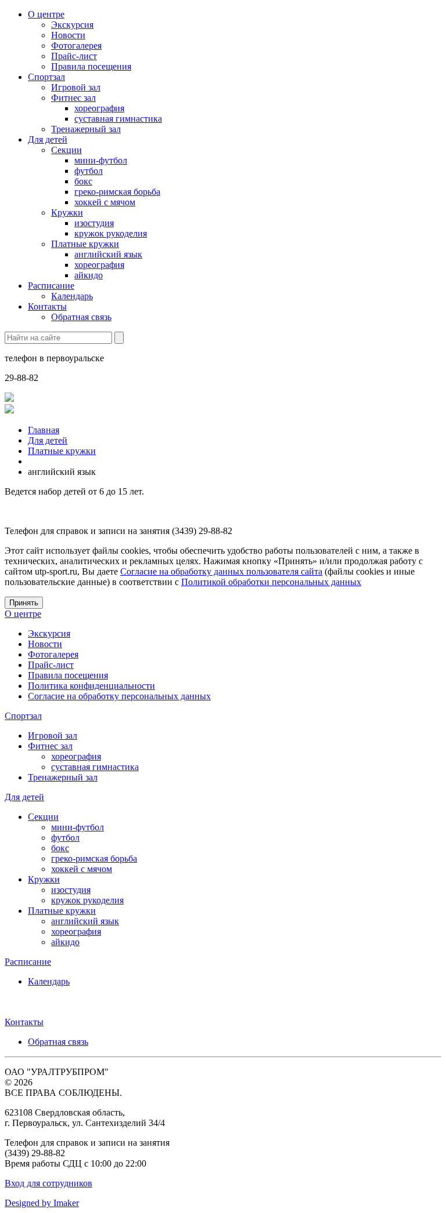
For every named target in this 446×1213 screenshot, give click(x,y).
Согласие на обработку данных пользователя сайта (221, 571)
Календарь (72, 296)
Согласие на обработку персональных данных (119, 696)
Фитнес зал (73, 98)
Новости (68, 35)
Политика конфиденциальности (91, 686)
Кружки (67, 212)
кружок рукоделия (110, 233)
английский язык (108, 254)
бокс (83, 181)
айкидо (88, 275)
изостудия (94, 223)
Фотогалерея (76, 45)
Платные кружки (85, 244)
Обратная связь (81, 317)
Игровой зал (75, 87)
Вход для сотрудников (48, 1183)
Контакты (47, 306)
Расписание (51, 285)
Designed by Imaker (42, 1203)
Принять (23, 602)
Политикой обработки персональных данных (271, 582)
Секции (66, 150)
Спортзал (46, 77)
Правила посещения (91, 66)
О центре (46, 14)
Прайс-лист (74, 56)
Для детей (47, 139)
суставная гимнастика (118, 119)
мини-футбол (100, 160)
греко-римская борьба (117, 192)
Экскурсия (72, 25)
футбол (88, 171)
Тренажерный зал (86, 129)
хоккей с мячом (104, 202)
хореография (99, 108)
